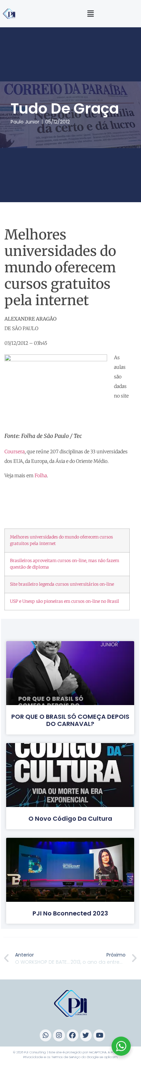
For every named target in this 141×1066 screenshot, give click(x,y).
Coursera (14, 451)
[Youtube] (99, 1035)
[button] (91, 13)
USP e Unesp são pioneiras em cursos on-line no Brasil (64, 601)
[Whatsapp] (45, 1035)
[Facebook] (72, 1035)
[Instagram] (59, 1035)
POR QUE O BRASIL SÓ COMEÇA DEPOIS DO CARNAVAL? (70, 720)
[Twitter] (86, 1035)
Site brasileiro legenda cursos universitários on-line (62, 584)
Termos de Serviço (65, 1057)
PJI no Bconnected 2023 (70, 913)
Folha (41, 475)
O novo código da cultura (70, 818)
